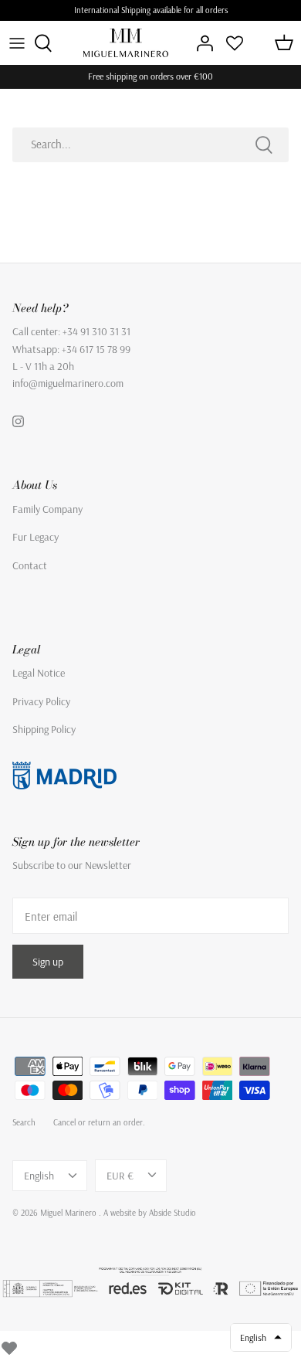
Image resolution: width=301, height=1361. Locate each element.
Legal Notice (38, 673)
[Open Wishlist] (235, 43)
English (39, 1176)
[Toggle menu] (17, 43)
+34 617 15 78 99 (96, 349)
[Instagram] (18, 421)
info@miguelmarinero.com (67, 383)
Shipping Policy (44, 729)
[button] (261, 1337)
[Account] (201, 43)
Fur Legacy (35, 537)
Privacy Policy (41, 701)
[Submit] (264, 144)
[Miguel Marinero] (125, 43)
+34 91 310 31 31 (96, 331)
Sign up (47, 962)
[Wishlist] (9, 1345)
